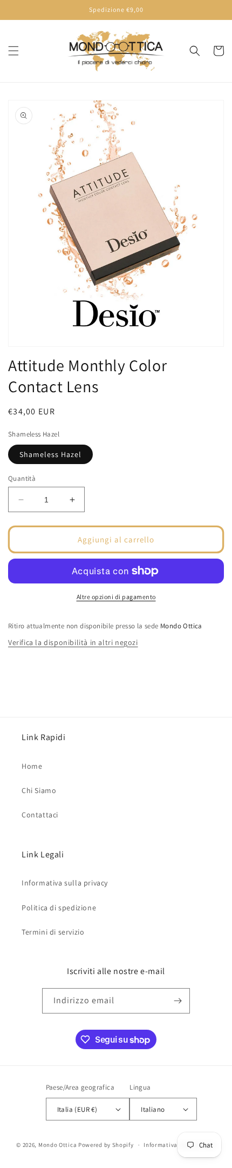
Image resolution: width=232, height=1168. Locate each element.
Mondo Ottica (57, 1145)
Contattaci (40, 815)
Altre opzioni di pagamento (116, 597)
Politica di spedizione (59, 907)
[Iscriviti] (177, 1000)
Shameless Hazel (50, 454)
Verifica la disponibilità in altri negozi (73, 642)
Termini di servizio (53, 932)
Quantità (22, 478)
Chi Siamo (39, 790)
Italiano (153, 1109)
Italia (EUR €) (77, 1109)
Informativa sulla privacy (65, 883)
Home (32, 766)
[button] (13, 51)
